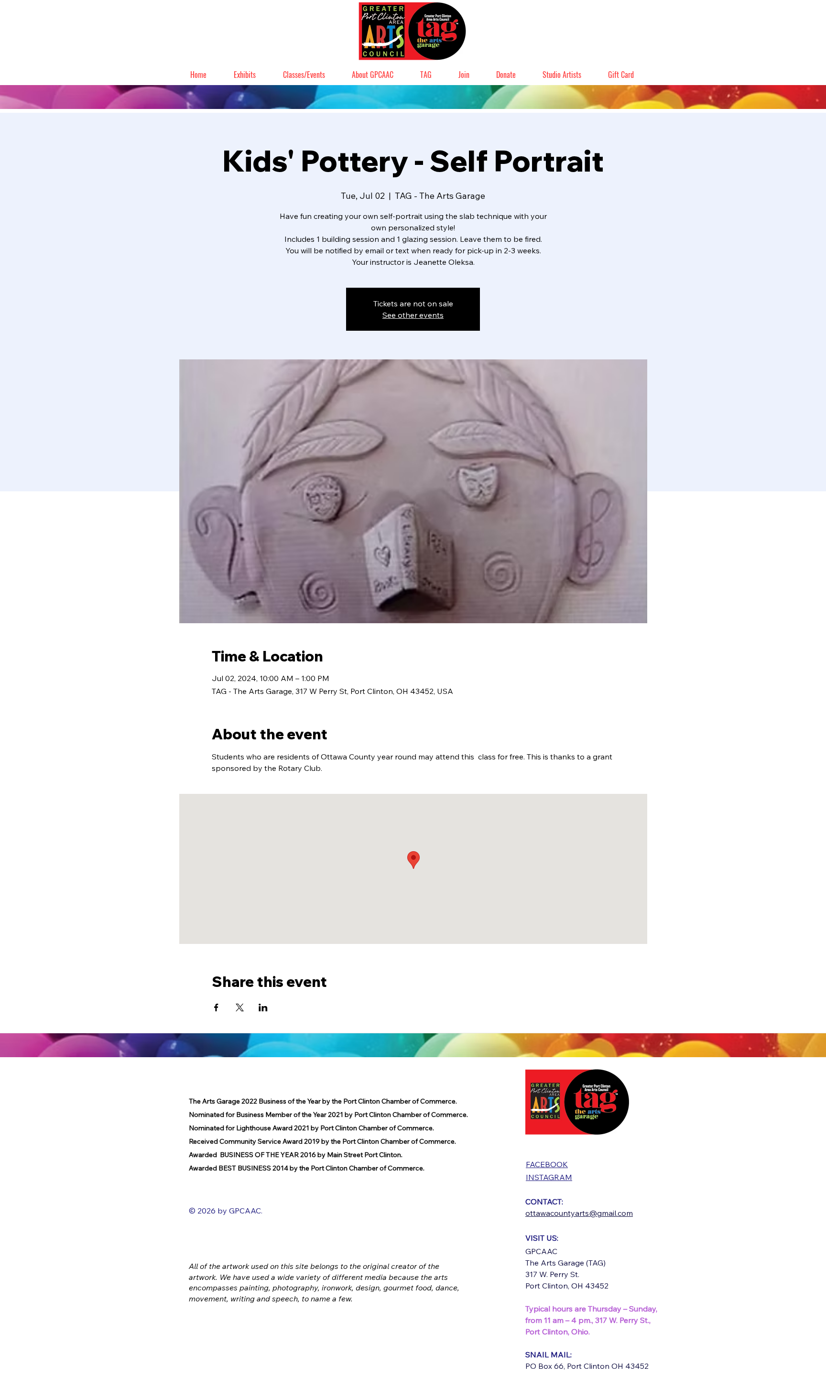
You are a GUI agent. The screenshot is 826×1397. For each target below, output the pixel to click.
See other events (413, 315)
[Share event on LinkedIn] (263, 1007)
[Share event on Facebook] (216, 1007)
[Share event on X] (239, 1007)
